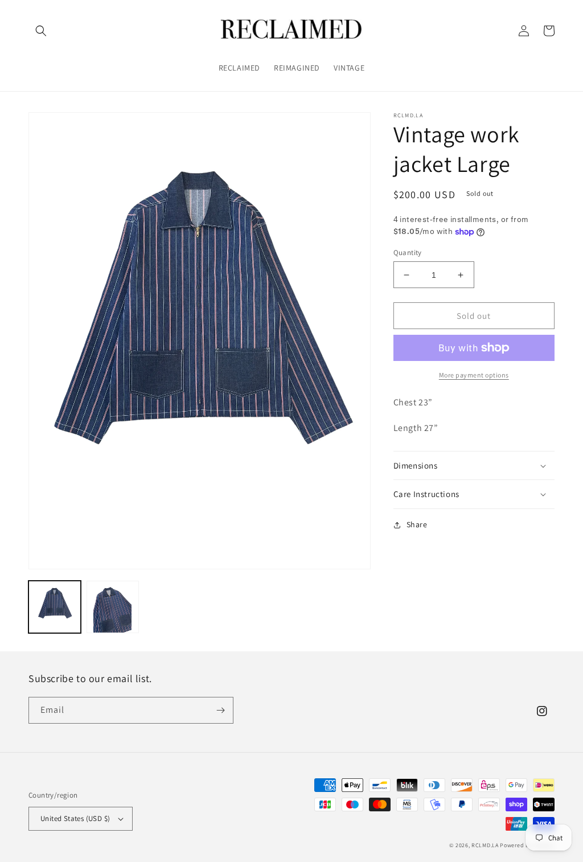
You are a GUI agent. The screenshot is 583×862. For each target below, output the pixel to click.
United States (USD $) (75, 818)
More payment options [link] (474, 375)
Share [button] (417, 524)
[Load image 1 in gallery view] (54, 607)
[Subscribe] (220, 710)
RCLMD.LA (485, 845)
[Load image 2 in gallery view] (113, 607)
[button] (41, 30)
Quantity (407, 252)
